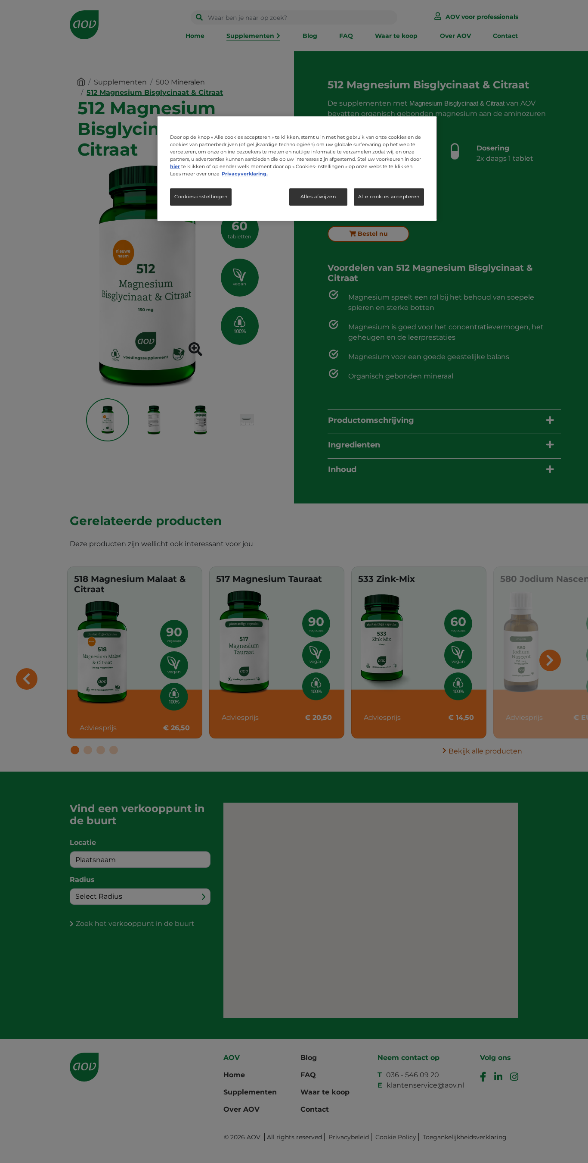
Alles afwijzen (318, 197)
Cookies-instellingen (200, 197)
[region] (297, 168)
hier (175, 166)
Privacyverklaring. (245, 174)
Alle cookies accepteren (389, 197)
